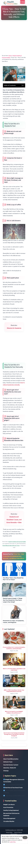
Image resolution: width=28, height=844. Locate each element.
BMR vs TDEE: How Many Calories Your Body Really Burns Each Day (14, 690)
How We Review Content (10, 765)
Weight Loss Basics (9, 804)
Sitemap (5, 771)
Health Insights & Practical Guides (17, 541)
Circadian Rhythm (8, 821)
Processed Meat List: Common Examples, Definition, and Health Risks (14, 647)
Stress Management (9, 818)
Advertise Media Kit (9, 768)
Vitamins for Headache (14, 328)
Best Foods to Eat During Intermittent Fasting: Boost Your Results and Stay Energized (14, 734)
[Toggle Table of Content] (22, 85)
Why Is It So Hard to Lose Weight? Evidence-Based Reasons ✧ (14, 712)
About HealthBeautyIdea (10, 759)
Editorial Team (7, 762)
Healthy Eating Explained (11, 810)
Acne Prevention (8, 807)
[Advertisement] (14, 35)
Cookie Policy (12, 842)
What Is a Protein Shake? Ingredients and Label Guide (14, 669)
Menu (23, 2)
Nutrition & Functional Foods (14, 787)
